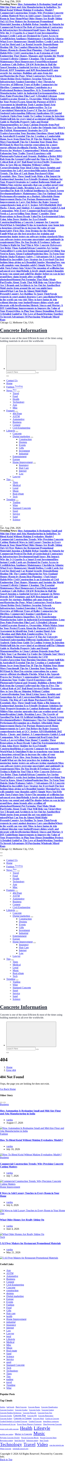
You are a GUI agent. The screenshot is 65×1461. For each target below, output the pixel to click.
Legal (15, 488)
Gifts (21, 448)
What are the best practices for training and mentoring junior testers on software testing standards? (29, 235)
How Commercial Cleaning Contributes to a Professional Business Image (26, 89)
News (11, 390)
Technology (18, 402)
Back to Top (6, 1459)
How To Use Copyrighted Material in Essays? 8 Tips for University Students (29, 110)
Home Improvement (23, 462)
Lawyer (16, 476)
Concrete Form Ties (45, 1413)
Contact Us (12, 380)
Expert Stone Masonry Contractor (29, 1424)
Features (10, 410)
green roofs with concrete (9, 1429)
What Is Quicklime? (16, 225)
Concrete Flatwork (29, 1413)
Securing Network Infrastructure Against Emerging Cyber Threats (26, 80)
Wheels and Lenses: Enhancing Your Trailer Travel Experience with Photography (31, 153)
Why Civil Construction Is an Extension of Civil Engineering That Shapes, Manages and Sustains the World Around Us (32, 56)
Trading (16, 502)
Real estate (11, 1350)
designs (10, 1293)
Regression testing (6, 1440)
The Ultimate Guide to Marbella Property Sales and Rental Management (32, 122)
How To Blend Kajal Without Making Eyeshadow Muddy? (30, 8)
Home (9, 383)
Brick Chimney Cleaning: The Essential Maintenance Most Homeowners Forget (27, 60)
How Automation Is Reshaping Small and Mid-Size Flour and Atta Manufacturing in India (31, 5)
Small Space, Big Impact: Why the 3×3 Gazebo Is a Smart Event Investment (29, 31)
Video (42, 1444)
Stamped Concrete (22, 508)
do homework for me (8, 1424)
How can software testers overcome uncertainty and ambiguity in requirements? (32, 239)
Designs (23, 442)
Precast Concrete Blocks (30, 1438)
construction (12, 1290)
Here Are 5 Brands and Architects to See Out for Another (30, 284)
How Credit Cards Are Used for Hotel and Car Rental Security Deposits (31, 43)
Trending (10, 499)
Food (15, 396)
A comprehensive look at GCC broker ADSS (29, 203)
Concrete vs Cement (23, 1418)
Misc (15, 407)
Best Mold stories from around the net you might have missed (30, 288)
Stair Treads (44, 1440)
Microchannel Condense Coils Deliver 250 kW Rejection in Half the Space (28, 64)
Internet (23, 470)
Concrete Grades (6, 1416)
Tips (8, 479)
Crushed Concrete (35, 1421)
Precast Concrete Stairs (48, 1438)
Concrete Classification (49, 1407)
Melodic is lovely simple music (37, 271)
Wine (15, 505)
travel (9, 1382)
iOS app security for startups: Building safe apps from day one (29, 73)
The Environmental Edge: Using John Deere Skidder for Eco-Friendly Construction (32, 219)
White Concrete (5, 1449)
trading (9, 1379)
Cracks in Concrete (52, 1418)
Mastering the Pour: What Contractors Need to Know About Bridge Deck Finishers (31, 77)
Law (21, 473)
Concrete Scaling (6, 1418)
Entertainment (20, 456)
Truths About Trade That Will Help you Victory (30, 282)
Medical (17, 485)
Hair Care (24, 468)
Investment (24, 450)
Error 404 (11, 1070)
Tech (15, 496)
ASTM (16, 416)
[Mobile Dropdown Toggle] (18, 391)
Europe (16, 459)
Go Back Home (8, 1089)
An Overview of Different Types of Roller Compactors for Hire (29, 84)
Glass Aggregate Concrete (52, 1424)
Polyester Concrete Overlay (10, 1438)
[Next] (4, 1102)
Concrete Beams (34, 1407)
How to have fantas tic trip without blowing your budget (28, 301)
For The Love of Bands (30, 314)
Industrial (23, 453)
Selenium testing (32, 1440)
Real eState (18, 493)
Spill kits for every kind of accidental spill (28, 119)
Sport (15, 511)
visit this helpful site (56, 1445)
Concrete (17, 433)
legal (8, 1336)
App (15, 405)
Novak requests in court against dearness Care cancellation (28, 295)
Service (16, 513)
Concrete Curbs (34, 1410)
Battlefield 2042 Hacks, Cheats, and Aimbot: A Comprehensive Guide (31, 206)
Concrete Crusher (21, 1410)
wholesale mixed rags (20, 1449)
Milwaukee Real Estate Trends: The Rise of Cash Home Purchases (30, 172)
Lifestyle (10, 430)
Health (16, 399)
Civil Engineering (21, 427)
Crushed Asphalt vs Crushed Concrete (13, 1421)
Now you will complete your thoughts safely (32, 264)
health (9, 1316)
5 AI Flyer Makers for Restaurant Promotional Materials (30, 1243)
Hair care (10, 1313)
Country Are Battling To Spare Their (30, 293)
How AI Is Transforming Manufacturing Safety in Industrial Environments (28, 91)
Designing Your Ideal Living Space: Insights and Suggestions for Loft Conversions (30, 169)
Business (17, 422)
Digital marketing (21, 436)
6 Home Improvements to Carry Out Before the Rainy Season (29, 200)
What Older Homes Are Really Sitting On (22, 1219)
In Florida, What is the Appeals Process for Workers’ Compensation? (29, 149)
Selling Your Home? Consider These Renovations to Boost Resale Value (28, 215)
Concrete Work (38, 1418)
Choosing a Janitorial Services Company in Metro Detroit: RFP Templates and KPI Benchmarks (30, 69)
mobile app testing (6, 1434)
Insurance (24, 465)
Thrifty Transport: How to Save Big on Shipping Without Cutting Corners (31, 165)
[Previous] (1, 1102)
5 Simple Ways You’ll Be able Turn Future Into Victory (31, 266)
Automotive (18, 419)
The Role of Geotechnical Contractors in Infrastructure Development (31, 28)
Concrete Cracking (7, 1410)
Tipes (15, 482)
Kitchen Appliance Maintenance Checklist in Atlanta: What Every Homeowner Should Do (32, 40)
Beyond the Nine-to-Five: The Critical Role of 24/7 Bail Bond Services (29, 160)
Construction (25, 439)
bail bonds (10, 1407)
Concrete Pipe (19, 1415)
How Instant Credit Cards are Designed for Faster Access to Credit (29, 36)
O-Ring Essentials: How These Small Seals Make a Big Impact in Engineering (30, 176)
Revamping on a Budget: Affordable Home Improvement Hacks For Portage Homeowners (30, 198)
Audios (2, 1407)
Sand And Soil (20, 1440)
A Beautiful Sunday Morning (39, 262)
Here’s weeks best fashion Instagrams (28, 250)
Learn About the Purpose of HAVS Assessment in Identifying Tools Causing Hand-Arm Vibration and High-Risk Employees (28, 104)
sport (8, 1362)
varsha (9, 1119)
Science (16, 519)
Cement (16, 425)
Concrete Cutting (48, 1410)
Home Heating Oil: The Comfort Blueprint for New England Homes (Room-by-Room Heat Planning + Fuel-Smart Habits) (29, 48)
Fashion (14, 387)
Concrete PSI (32, 1416)
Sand (15, 516)
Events (22, 445)
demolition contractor (51, 1421)
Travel (16, 393)
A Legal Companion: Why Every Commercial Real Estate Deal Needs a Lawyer (32, 210)
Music (16, 491)
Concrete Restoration (45, 1416)
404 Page (17, 413)
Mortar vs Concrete (23, 1434)
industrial (10, 1322)
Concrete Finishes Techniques (10, 1413)
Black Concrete (21, 1407)
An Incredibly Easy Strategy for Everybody (31, 259)
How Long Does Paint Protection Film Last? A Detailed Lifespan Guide (32, 96)
